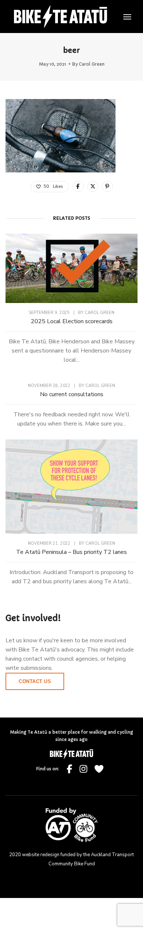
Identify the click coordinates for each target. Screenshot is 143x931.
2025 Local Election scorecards (72, 321)
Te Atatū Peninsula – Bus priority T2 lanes (71, 552)
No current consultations (71, 394)
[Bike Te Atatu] (60, 15)
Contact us (35, 681)
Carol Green (91, 64)
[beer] (78, 186)
